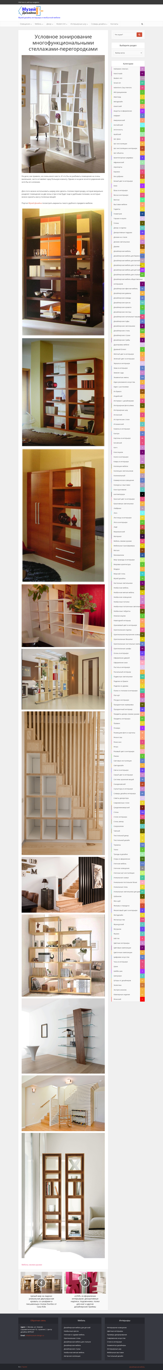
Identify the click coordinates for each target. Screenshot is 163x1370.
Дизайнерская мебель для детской (77, 1327)
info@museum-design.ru (35, 1335)
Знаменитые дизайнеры (116, 1345)
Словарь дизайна (98, 24)
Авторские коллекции (72, 1356)
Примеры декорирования (117, 1335)
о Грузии (24, 1367)
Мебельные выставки (115, 1352)
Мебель (38, 24)
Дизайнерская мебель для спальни (77, 1342)
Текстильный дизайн (115, 1356)
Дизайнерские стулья (72, 1349)
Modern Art (61, 24)
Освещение (25, 24)
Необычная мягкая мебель (74, 1352)
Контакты (114, 24)
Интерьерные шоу (78, 24)
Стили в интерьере (114, 1342)
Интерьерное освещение (117, 1327)
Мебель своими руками (32, 1264)
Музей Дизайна (35, 203)
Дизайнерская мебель (72, 1345)
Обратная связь (38, 1320)
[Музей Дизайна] (30, 11)
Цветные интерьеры (115, 1331)
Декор (48, 24)
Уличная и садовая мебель (74, 1335)
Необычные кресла (71, 1331)
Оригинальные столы (72, 1338)
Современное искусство (116, 1338)
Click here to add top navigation (28, 2)
